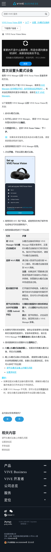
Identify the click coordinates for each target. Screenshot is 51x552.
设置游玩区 (11, 372)
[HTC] (8, 523)
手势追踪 (6, 446)
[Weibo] (5, 511)
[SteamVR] (9, 515)
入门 (27, 22)
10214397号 (13, 538)
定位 (7, 500)
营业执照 (30, 542)
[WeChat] (11, 511)
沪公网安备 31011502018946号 (17, 542)
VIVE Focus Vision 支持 (12, 22)
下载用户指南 (10, 28)
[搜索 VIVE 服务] (45, 14)
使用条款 (23, 524)
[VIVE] (25, 4)
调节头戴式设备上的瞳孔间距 (19, 368)
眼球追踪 (6, 450)
